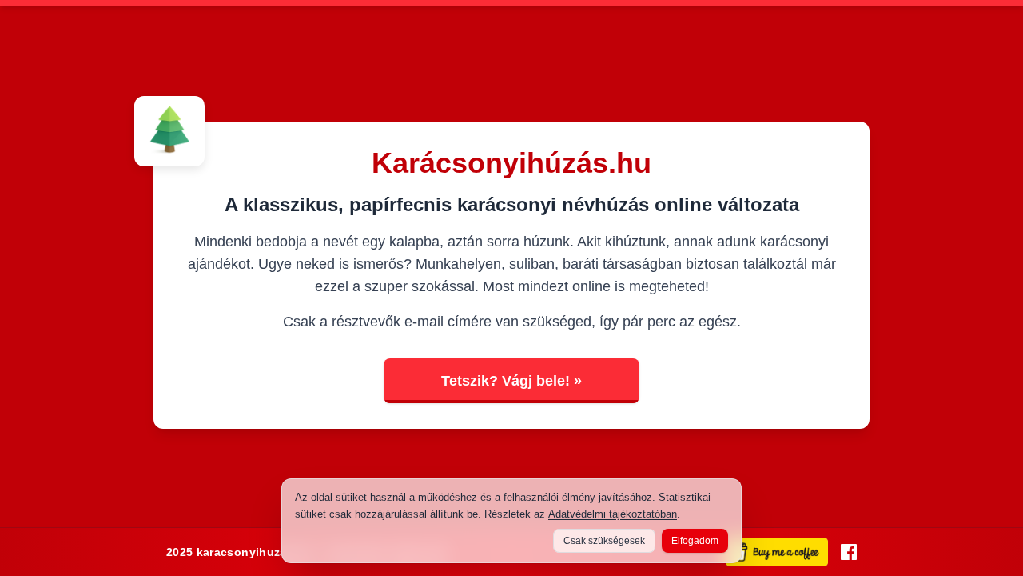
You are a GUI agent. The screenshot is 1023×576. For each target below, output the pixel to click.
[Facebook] (849, 552)
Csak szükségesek (604, 540)
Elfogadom (694, 540)
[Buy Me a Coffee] (777, 552)
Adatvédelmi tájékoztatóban (612, 514)
